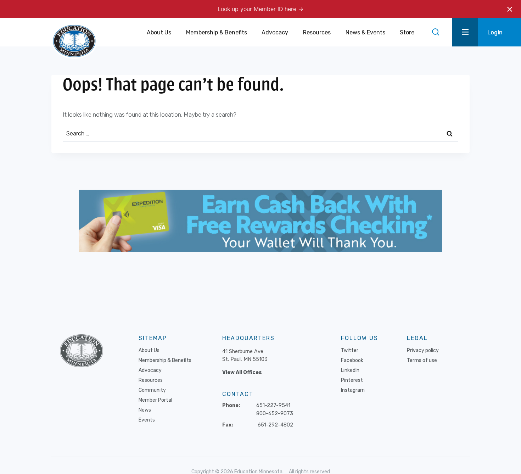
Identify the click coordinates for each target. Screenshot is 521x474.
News (145, 410)
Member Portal (155, 400)
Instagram (353, 390)
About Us (149, 350)
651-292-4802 (275, 425)
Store (407, 32)
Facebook (352, 360)
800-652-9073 (274, 414)
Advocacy (150, 370)
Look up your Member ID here (258, 8)
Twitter (349, 350)
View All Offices (242, 372)
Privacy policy (423, 350)
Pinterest (352, 380)
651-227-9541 (273, 405)
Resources (151, 380)
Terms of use (422, 360)
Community (152, 390)
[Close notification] (509, 9)
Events (147, 420)
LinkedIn (350, 370)
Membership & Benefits (165, 360)
